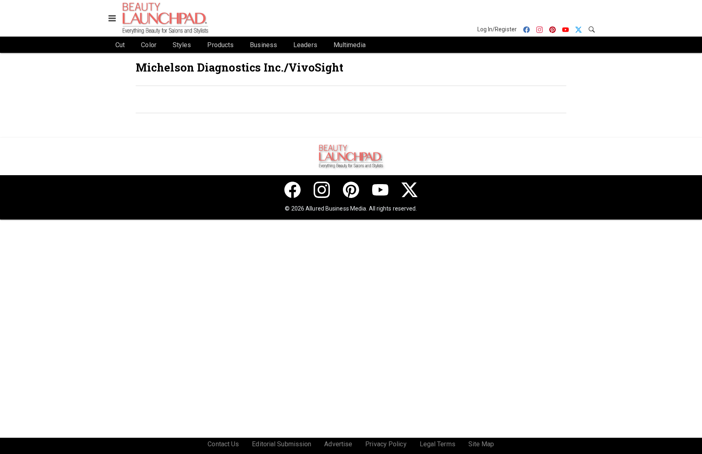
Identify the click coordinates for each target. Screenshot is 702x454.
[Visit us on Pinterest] (351, 190)
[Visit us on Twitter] (409, 190)
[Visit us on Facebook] (292, 190)
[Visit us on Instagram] (322, 190)
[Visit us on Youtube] (380, 190)
